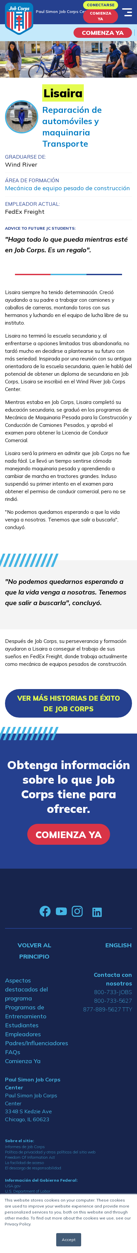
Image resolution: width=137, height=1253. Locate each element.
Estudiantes (22, 1025)
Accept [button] (68, 1239)
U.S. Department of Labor (27, 1191)
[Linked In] (96, 911)
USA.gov (13, 1185)
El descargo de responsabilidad (33, 1167)
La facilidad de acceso (24, 1162)
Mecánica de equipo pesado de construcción (67, 188)
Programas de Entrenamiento (25, 1011)
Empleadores (23, 1034)
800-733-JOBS (113, 991)
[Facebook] (45, 911)
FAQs (12, 1052)
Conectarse (100, 5)
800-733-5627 (113, 1000)
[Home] (19, 19)
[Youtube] (61, 911)
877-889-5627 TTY (107, 1009)
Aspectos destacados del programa (26, 989)
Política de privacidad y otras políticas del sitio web (50, 1151)
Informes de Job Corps (25, 1146)
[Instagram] (77, 911)
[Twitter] (87, 911)
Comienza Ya (100, 16)
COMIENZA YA (103, 33)
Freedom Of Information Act (30, 1157)
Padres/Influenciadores (34, 1043)
